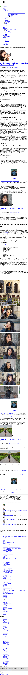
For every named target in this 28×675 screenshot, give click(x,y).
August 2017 (5, 634)
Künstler (4, 561)
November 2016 (6, 642)
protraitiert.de (13, 183)
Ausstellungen (5, 537)
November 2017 (6, 631)
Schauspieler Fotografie (7, 588)
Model (6, 232)
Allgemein (9, 67)
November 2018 (6, 622)
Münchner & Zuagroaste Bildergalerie (10, 519)
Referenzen (5, 585)
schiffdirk (16, 67)
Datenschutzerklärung (7, 544)
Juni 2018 (5, 627)
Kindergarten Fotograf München (9, 524)
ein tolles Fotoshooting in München (17, 267)
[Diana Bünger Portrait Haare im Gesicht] (6, 205)
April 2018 (5, 628)
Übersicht (5, 596)
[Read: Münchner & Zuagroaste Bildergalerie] (4, 518)
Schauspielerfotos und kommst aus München (14, 474)
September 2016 (6, 644)
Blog (4, 540)
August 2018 (5, 624)
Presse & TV (5, 582)
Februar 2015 (5, 657)
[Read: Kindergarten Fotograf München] (4, 523)
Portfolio (4, 577)
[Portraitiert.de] (3, 6)
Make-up (4, 610)
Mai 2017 (5, 636)
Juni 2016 (5, 647)
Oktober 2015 (5, 654)
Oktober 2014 (5, 662)
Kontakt (4, 559)
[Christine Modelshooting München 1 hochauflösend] (6, 436)
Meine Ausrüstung (6, 564)
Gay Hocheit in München (8, 551)
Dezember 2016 (6, 641)
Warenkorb (5, 597)
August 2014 (5, 663)
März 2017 (5, 638)
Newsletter (5, 574)
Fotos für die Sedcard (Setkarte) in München (12, 548)
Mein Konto (5, 563)
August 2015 (5, 656)
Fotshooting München (7, 550)
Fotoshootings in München (20, 470)
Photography (5, 612)
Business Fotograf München (8, 542)
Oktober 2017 (5, 633)
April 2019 (5, 620)
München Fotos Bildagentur (8, 567)
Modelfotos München (7, 565)
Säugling (4, 586)
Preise (4, 581)
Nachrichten (5, 611)
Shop (4, 589)
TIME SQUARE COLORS (8, 593)
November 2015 (6, 653)
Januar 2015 (5, 658)
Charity (4, 543)
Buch (4, 541)
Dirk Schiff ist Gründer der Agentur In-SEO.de (10, 181)
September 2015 (6, 655)
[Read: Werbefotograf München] (4, 514)
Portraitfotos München (7, 579)
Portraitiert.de (9, 666)
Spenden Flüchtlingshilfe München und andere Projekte (14, 590)
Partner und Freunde (7, 576)
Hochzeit (4, 609)
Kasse (4, 557)
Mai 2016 (5, 648)
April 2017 (5, 637)
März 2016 (5, 650)
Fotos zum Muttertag (7, 549)
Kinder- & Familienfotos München (10, 558)
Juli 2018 (4, 626)
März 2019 (5, 621)
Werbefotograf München (8, 515)
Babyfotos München (7, 538)
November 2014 (6, 661)
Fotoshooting (5, 607)
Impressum (5, 555)
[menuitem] (15, 8)
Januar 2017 (5, 640)
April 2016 (5, 649)
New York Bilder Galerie (8, 571)
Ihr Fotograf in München (8, 554)
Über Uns (5, 595)
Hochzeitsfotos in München (8, 552)
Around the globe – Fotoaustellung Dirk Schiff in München (15, 536)
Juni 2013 (5, 664)
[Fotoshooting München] (6, 60)
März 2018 (5, 629)
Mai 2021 (5, 619)
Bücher (4, 604)
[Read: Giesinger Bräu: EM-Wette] (4, 505)
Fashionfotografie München (8, 545)
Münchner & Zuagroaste (8, 570)
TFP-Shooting (5, 592)
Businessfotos (5, 605)
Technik (4, 614)
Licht (6, 244)
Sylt (3, 591)
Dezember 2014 (6, 660)
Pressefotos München (7, 583)
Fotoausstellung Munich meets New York (11, 547)
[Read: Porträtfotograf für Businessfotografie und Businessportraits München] (4, 509)
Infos (4, 556)
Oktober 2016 (5, 643)
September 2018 (6, 623)
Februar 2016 (5, 651)
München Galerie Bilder (8, 568)
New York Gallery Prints (8, 572)
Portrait (4, 578)
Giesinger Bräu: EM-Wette (8, 506)
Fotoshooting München (7, 608)
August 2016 (5, 646)
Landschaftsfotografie (7, 562)
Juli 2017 (4, 635)
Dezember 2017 (6, 630)
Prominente (5, 584)
